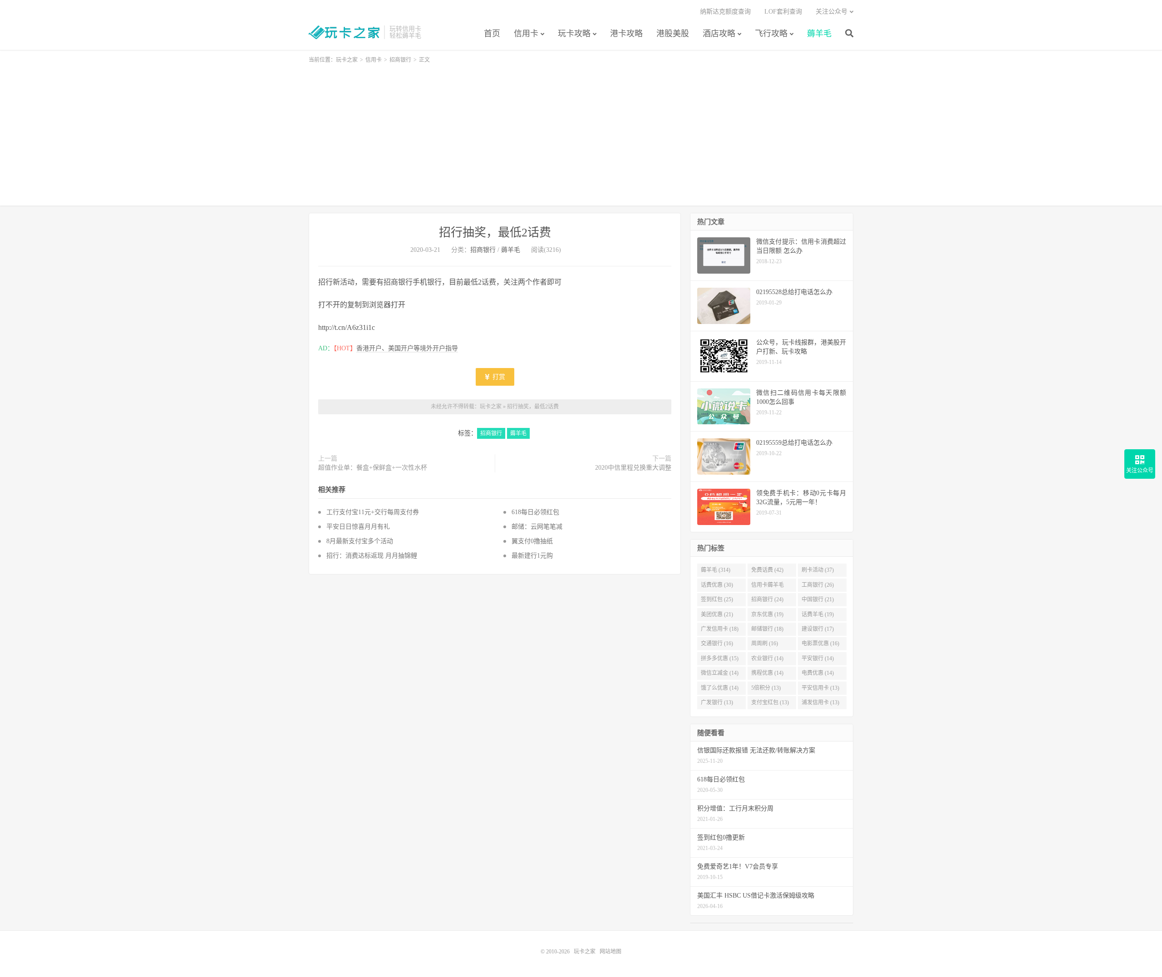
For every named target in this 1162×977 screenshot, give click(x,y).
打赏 (498, 376)
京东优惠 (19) (767, 614)
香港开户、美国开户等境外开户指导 (407, 348)
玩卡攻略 (574, 33)
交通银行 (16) (717, 643)
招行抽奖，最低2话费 (495, 232)
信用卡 (526, 33)
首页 (492, 33)
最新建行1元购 (532, 555)
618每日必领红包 (535, 512)
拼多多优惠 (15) (720, 658)
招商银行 (400, 60)
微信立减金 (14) (720, 673)
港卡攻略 (626, 33)
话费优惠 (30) (717, 585)
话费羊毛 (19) (818, 614)
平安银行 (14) (818, 658)
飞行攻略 (771, 33)
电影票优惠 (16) (820, 643)
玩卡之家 (344, 32)
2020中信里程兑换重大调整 (633, 467)
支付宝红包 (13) (770, 702)
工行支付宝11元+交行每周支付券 (372, 512)
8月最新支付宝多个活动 (359, 541)
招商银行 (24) (767, 599)
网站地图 (610, 951)
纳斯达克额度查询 (725, 11)
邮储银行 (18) (767, 629)
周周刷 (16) (764, 643)
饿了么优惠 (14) (720, 688)
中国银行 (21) (818, 599)
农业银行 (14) (767, 658)
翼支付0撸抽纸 (532, 541)
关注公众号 (831, 11)
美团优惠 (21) (717, 614)
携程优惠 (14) (767, 673)
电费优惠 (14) (818, 673)
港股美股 (672, 33)
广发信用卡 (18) (720, 629)
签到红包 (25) (717, 599)
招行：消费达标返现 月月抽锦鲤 (371, 555)
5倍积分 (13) (766, 688)
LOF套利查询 (783, 11)
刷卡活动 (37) (818, 570)
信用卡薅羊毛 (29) (767, 587)
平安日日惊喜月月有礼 (358, 526)
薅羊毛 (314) (715, 570)
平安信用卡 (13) (820, 688)
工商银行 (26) (818, 585)
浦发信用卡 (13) (820, 702)
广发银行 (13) (717, 702)
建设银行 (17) (818, 629)
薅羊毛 (819, 33)
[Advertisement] (581, 130)
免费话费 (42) (767, 570)
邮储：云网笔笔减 (539, 526)
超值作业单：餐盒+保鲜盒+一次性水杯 (372, 467)
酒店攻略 (719, 33)
